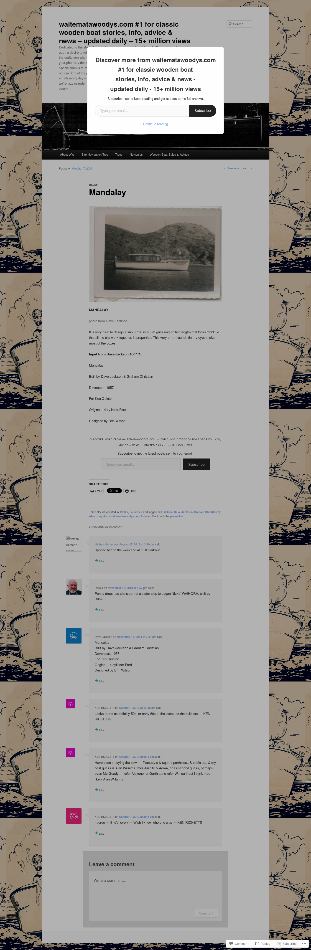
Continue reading (155, 124)
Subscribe (202, 110)
